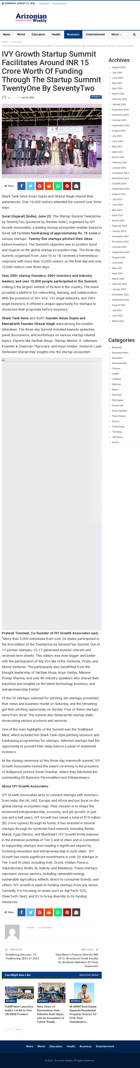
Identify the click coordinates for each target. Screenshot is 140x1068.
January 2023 (119, 289)
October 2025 (119, 120)
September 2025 (120, 125)
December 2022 (120, 294)
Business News (120, 352)
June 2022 (117, 315)
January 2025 (119, 167)
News (6, 34)
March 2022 (118, 321)
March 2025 (118, 157)
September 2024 (120, 188)
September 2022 (120, 299)
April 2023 (117, 273)
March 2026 (118, 93)
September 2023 (120, 252)
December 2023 (120, 236)
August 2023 (118, 257)
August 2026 (118, 67)
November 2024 (120, 178)
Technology (118, 426)
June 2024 (117, 204)
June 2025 (117, 141)
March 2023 (118, 278)
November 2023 (120, 241)
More (115, 34)
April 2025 (117, 152)
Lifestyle (116, 379)
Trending (116, 431)
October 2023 (119, 247)
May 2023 (117, 268)
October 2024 (119, 183)
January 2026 (119, 104)
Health (56, 34)
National (116, 384)
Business (44, 3)
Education (38, 34)
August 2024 (118, 194)
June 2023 (117, 262)
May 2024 (117, 210)
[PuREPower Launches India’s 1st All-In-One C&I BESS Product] (19, 993)
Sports (115, 421)
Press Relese (119, 416)
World (21, 34)
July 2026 (117, 72)
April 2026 (117, 88)
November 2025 (120, 115)
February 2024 (119, 225)
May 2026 (117, 83)
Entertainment (59, 3)
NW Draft (117, 394)
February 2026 (119, 99)
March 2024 (118, 220)
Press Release (119, 410)
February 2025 (119, 162)
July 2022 (117, 310)
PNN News (117, 400)
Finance (116, 368)
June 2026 (117, 77)
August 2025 (118, 130)
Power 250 (117, 405)
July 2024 (117, 199)
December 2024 (120, 173)
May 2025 (117, 146)
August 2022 (118, 305)
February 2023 (119, 284)
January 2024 (119, 231)
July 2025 (117, 136)
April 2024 (117, 215)
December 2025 (120, 109)
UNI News (117, 437)
